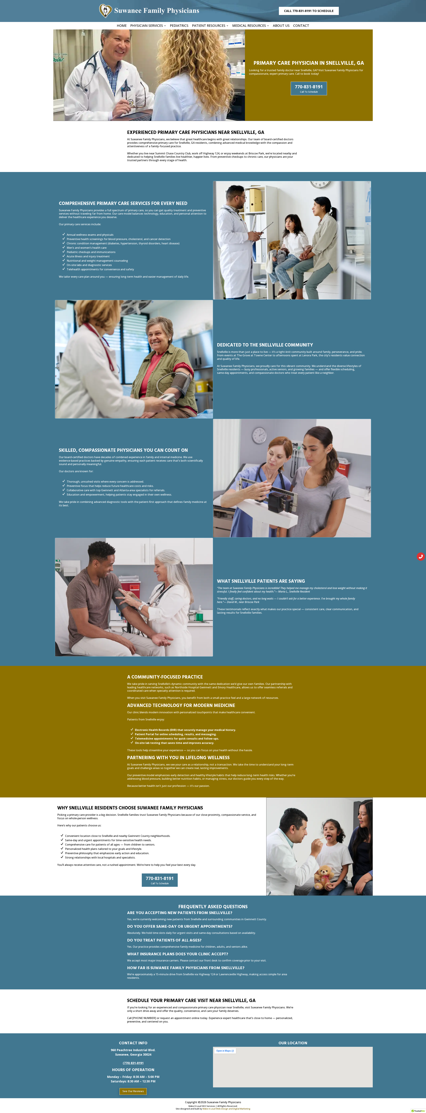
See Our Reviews (133, 1091)
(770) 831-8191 (133, 1063)
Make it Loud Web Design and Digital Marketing (226, 1108)
